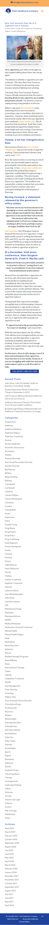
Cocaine (8, 506)
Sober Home (10, 741)
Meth (7, 638)
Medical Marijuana (13, 623)
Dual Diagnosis (11, 543)
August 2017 (10, 890)
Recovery (9, 711)
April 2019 (9, 828)
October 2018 (11, 839)
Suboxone (9, 763)
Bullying (8, 480)
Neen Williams (11, 660)
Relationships (10, 719)
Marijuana (9, 612)
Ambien (8, 455)
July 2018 (9, 850)
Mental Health (11, 631)
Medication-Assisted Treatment (18, 627)
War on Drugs (11, 810)
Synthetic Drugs (12, 770)
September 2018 (12, 843)
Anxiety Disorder (12, 466)
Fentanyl (8, 554)
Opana (8, 671)
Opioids (8, 675)
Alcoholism (9, 451)
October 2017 (11, 883)
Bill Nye (8, 473)
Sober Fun (9, 737)
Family (7, 550)
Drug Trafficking (12, 539)
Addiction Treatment (14, 436)
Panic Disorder (11, 689)
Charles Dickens (11, 495)
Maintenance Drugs (13, 609)
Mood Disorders (12, 645)
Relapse (8, 715)
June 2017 (9, 898)
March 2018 (10, 865)
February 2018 (11, 868)
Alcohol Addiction (12, 444)
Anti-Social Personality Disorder (18, 462)
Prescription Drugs (13, 704)
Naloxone (9, 649)
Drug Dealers (10, 532)
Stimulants (9, 759)
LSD (6, 605)
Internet (8, 587)
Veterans (9, 792)
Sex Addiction (11, 733)
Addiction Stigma (12, 433)
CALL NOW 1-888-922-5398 (24, 371)
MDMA (8, 620)
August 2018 (10, 847)
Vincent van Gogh (12, 799)
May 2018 (9, 857)
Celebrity (9, 491)
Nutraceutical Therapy (14, 667)
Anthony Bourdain (13, 458)
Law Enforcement (12, 601)
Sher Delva (11, 28)
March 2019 (10, 832)
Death (7, 513)
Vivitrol (8, 807)
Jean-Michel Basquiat (14, 594)
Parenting (9, 693)
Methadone (10, 642)
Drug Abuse (37, 28)
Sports (8, 752)
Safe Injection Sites (13, 722)
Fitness (8, 561)
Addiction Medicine (13, 429)
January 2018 (11, 872)
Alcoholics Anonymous (14, 447)
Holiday (8, 576)
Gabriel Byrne (11, 565)
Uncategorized (11, 781)
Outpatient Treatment (14, 678)
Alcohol (8, 440)
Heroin (8, 572)
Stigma (7, 31)
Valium (8, 788)
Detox (7, 521)
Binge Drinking (11, 477)
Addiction (29, 28)
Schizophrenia (11, 726)
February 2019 (11, 835)
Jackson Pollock (11, 590)
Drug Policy (10, 535)
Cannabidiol (10, 484)
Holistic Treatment (13, 579)
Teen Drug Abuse (12, 774)
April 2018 (9, 861)
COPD (17, 155)
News (7, 664)
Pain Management (12, 686)
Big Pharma (10, 469)
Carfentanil (10, 488)
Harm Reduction (12, 568)
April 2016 (9, 905)
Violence (8, 803)
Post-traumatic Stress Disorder (18, 700)
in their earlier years (26, 121)
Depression (10, 517)
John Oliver (10, 598)
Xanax (7, 818)
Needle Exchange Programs (16, 656)
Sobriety (8, 744)
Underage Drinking (13, 785)
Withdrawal (21, 31)
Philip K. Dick (10, 697)
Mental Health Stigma (14, 634)
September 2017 (12, 887)
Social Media (10, 748)
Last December (11, 231)
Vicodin (8, 796)
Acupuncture (10, 422)
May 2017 (9, 901)
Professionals (11, 708)
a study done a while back (31, 168)
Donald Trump (11, 524)
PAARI (8, 682)
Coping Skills (10, 510)
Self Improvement (12, 730)
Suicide (8, 766)
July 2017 (9, 894)
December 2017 (12, 876)
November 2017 (12, 879)
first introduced (27, 108)
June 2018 (9, 854)
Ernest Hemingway (13, 546)
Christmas (9, 502)
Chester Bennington (13, 499)
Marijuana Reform (12, 616)
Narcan (8, 653)
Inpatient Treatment (13, 583)
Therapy (13, 31)
